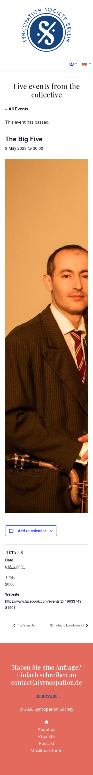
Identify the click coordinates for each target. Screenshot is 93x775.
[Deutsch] (86, 64)
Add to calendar (32, 530)
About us (46, 729)
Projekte (46, 736)
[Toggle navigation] (9, 64)
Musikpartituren (46, 750)
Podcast (46, 743)
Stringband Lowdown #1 (67, 625)
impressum (46, 696)
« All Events (16, 109)
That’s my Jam (26, 625)
